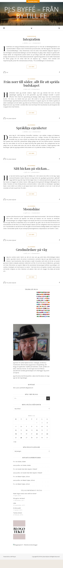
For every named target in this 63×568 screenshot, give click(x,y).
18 (16, 434)
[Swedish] (39, 314)
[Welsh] (42, 316)
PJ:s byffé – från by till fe (31, 12)
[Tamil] (42, 314)
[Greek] (48, 298)
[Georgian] (45, 298)
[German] (47, 298)
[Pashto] (45, 308)
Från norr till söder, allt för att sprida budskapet (31, 83)
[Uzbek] (39, 316)
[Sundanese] (48, 312)
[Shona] (45, 310)
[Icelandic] (37, 302)
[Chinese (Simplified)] (47, 294)
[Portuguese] (37, 310)
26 (21, 437)
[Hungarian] (48, 300)
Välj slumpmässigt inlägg (31, 490)
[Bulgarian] (40, 294)
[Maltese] (47, 306)
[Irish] (42, 302)
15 (37, 430)
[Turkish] (47, 314)
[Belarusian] (48, 292)
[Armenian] (44, 292)
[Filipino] (37, 298)
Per (7, 72)
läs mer (31, 66)
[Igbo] (39, 302)
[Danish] (42, 296)
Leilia (14, 503)
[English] (45, 296)
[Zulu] (48, 316)
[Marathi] (37, 308)
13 (26, 430)
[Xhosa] (44, 316)
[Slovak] (39, 312)
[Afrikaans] (37, 292)
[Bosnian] (39, 294)
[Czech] (40, 296)
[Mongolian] (39, 308)
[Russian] (42, 310)
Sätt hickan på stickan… (31, 168)
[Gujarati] (37, 300)
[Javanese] (47, 302)
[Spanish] (47, 312)
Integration (31, 39)
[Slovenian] (40, 312)
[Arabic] (42, 292)
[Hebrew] (44, 300)
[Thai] (45, 314)
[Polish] (48, 308)
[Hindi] (45, 300)
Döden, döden (22, 461)
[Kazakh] (37, 304)
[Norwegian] (44, 308)
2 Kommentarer (36, 43)
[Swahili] (37, 314)
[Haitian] (39, 300)
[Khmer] (39, 304)
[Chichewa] (45, 294)
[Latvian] (48, 304)
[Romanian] (40, 310)
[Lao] (45, 304)
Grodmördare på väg (31, 249)
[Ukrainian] (48, 314)
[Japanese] (45, 302)
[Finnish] (39, 298)
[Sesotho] (47, 310)
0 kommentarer (36, 132)
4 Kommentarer (35, 172)
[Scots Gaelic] (44, 312)
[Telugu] (44, 314)
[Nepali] (42, 308)
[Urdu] (37, 316)
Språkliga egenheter (31, 128)
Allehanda (31, 79)
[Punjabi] (39, 310)
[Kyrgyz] (44, 304)
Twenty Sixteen (17, 513)
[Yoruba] (47, 316)
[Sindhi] (48, 310)
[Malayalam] (44, 306)
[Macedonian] (40, 306)
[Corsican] (37, 296)
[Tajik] (40, 314)
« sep (14, 441)
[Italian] (44, 302)
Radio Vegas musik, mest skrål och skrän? (25, 493)
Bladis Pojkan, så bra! (24, 476)
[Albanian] (39, 292)
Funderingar (31, 36)
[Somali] (45, 312)
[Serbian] (44, 310)
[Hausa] (40, 300)
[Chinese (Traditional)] (48, 294)
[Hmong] (47, 300)
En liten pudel (17, 508)
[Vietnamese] (40, 316)
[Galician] (44, 298)
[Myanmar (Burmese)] (40, 308)
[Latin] (47, 304)
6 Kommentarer (35, 89)
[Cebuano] (44, 294)
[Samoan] (42, 312)
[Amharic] (40, 292)
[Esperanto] (47, 296)
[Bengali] (37, 294)
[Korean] (40, 304)
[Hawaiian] (42, 300)
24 (47, 434)
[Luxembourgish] (39, 306)
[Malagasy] (42, 306)
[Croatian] (39, 296)
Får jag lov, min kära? (19, 498)
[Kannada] (48, 302)
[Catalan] (42, 294)
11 (16, 430)
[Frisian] (42, 298)
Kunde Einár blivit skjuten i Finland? (27, 469)
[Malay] (45, 306)
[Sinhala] (37, 312)
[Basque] (47, 292)
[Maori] (48, 306)
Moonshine (31, 209)
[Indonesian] (40, 302)
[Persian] (47, 308)
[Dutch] (44, 296)
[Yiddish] (45, 316)
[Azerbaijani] (45, 292)
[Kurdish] (42, 304)
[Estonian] (48, 296)
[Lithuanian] (37, 306)
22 (37, 434)
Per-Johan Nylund (11, 118)
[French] (40, 298)
